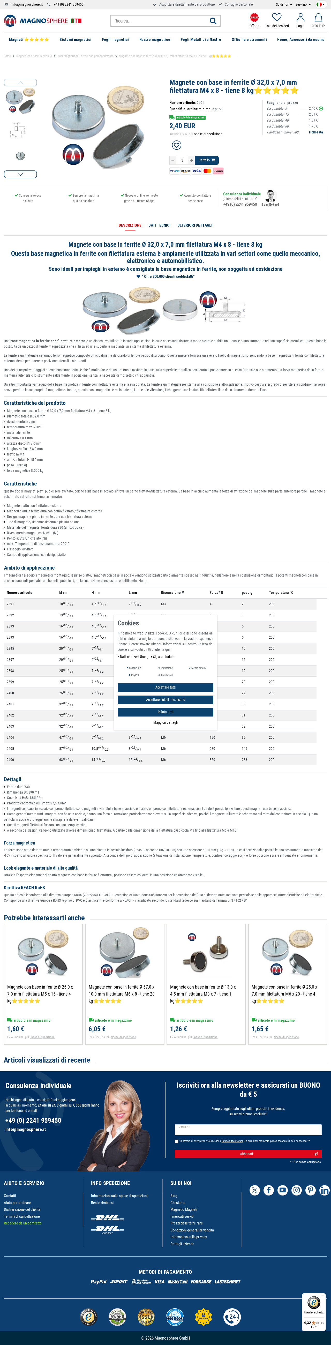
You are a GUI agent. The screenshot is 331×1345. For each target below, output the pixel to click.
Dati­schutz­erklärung (134, 657)
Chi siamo (177, 1202)
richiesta (316, 132)
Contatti (10, 1195)
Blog (173, 1195)
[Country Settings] (321, 4)
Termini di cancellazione (22, 1216)
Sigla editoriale (163, 657)
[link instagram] (296, 1190)
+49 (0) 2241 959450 (69, 4)
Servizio (301, 4)
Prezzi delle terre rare (186, 1223)
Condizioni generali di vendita (192, 1230)
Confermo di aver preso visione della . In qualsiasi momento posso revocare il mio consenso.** (244, 1141)
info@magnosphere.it (27, 4)
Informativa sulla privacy (188, 1237)
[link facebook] (269, 1190)
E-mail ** (184, 1127)
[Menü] (323, 1296)
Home (7, 56)
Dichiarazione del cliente (22, 1209)
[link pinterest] (310, 1190)
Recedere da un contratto (23, 1223)
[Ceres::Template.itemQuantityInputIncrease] (191, 160)
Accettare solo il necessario (165, 700)
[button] (20, 174)
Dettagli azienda (182, 1244)
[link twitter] (255, 1190)
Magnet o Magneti (183, 1209)
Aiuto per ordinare (17, 1202)
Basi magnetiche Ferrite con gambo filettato (85, 56)
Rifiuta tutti (165, 712)
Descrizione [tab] (130, 225)
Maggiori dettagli (165, 722)
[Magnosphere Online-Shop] (42, 20)
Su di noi (282, 4)
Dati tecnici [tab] (159, 225)
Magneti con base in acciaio (34, 56)
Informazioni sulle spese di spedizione (119, 1195)
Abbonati (246, 1154)
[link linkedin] (324, 1190)
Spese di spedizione (208, 134)
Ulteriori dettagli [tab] (194, 225)
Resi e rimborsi (102, 1202)
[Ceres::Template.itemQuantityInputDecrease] (173, 160)
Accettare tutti (165, 687)
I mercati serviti (181, 1216)
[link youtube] (282, 1190)
